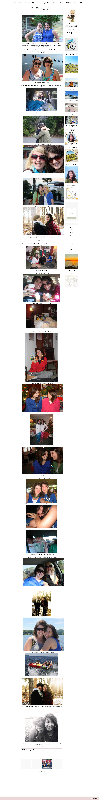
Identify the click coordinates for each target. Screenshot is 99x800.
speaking (62, 2)
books (33, 2)
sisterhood (28, 749)
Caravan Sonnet (49, 2)
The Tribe (32, 749)
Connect (20, 2)
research (81, 2)
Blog (38, 2)
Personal (23, 749)
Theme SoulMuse (94, 798)
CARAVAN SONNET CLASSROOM (71, 2)
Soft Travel (26, 2)
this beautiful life (28, 750)
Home (15, 2)
